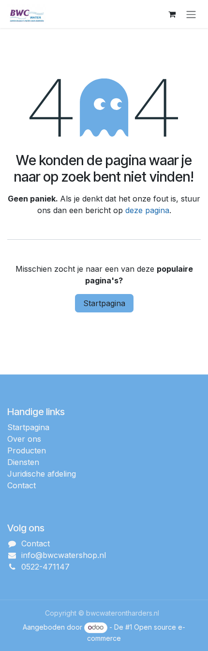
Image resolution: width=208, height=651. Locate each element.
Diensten (23, 462)
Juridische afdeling (41, 474)
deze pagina (147, 210)
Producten (26, 450)
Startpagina (104, 303)
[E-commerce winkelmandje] (171, 14)
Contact (21, 485)
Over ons (24, 439)
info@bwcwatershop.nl (63, 555)
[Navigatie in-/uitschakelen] (191, 14)
